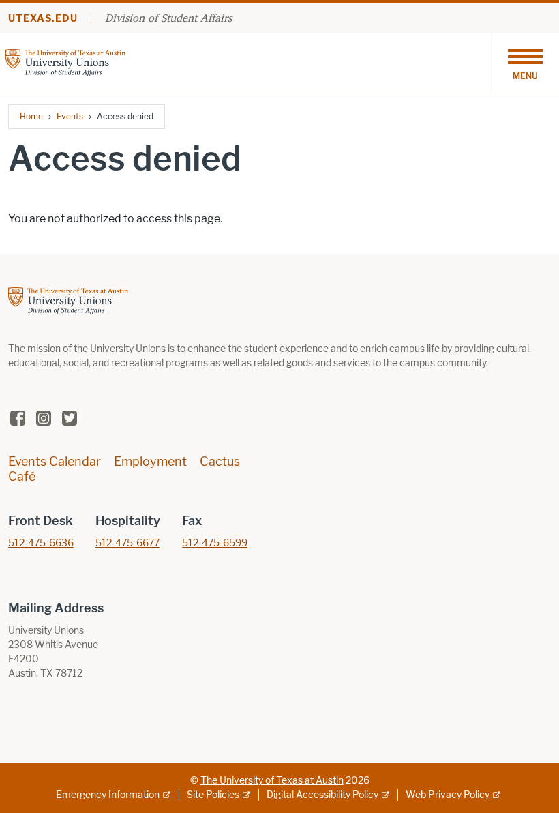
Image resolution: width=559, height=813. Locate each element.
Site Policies (213, 795)
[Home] (65, 61)
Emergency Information (108, 795)
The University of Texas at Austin (272, 780)
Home (31, 116)
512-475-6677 (127, 543)
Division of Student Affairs (168, 18)
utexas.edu (43, 19)
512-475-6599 (214, 543)
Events (70, 116)
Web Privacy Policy (447, 795)
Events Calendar (54, 461)
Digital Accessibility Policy (322, 795)
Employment (150, 461)
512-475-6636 (41, 543)
